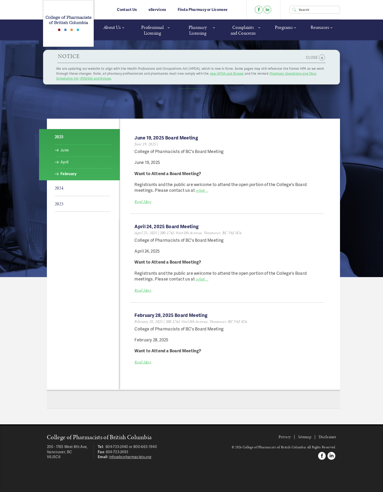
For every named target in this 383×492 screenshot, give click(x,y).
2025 (59, 136)
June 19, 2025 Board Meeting (166, 137)
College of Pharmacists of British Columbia (68, 23)
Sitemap (304, 436)
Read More (142, 201)
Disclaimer (327, 436)
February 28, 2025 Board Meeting (170, 315)
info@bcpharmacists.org (130, 456)
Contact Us (127, 9)
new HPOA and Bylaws (227, 73)
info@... (202, 190)
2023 (59, 204)
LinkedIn (267, 10)
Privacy (285, 436)
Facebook (259, 10)
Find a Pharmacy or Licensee (203, 9)
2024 (59, 188)
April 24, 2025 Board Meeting (166, 226)
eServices (157, 9)
